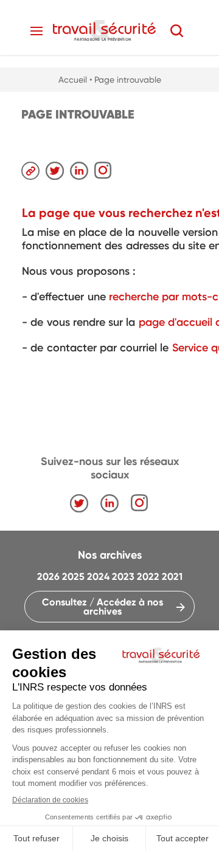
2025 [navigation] (73, 576)
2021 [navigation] (172, 576)
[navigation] (104, 30)
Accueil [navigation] (72, 79)
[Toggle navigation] (36, 31)
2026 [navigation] (48, 576)
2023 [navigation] (123, 576)
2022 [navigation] (148, 576)
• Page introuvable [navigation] (125, 79)
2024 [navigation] (98, 576)
